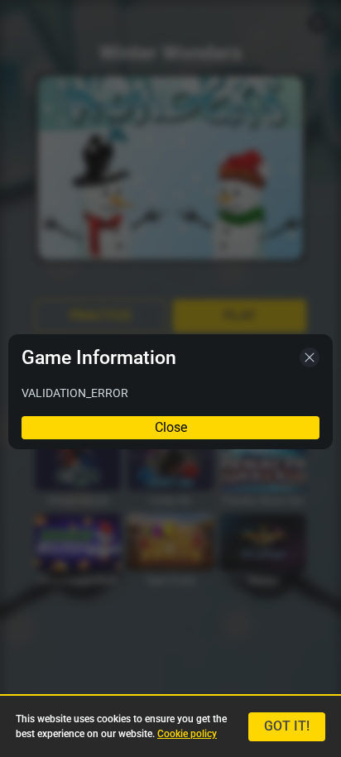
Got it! (287, 726)
